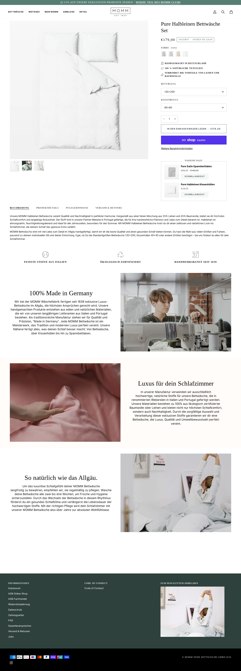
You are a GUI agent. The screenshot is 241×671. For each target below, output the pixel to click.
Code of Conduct (94, 588)
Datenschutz (15, 609)
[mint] (164, 54)
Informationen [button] (18, 583)
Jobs (11, 636)
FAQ (10, 620)
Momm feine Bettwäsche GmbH (205, 657)
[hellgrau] (171, 54)
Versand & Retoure (109, 208)
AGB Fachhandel (17, 598)
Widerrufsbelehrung (19, 604)
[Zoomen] (16, 153)
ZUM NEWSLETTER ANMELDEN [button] (179, 583)
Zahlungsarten (16, 615)
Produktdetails (47, 208)
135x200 (169, 91)
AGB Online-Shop (18, 593)
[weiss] (185, 54)
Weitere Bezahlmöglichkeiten (177, 148)
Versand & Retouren (19, 631)
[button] (17, 12)
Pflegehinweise (77, 208)
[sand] (179, 54)
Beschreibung (19, 208)
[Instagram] (11, 662)
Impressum (14, 588)
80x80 (168, 107)
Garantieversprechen (19, 625)
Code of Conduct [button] (96, 583)
